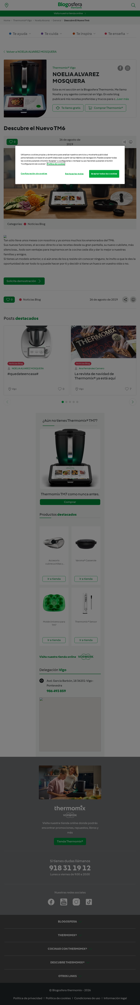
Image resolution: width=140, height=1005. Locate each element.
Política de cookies (56, 164)
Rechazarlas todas (74, 173)
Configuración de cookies (34, 173)
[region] (70, 165)
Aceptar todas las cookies (104, 173)
